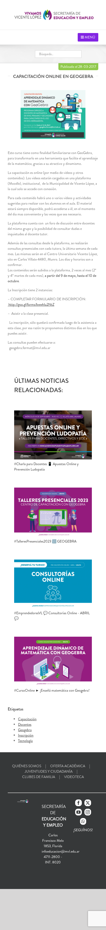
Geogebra (25, 729)
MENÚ (89, 37)
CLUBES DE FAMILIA (38, 776)
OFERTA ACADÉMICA (67, 766)
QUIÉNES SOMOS (26, 766)
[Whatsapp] (83, 821)
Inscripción (25, 735)
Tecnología (25, 740)
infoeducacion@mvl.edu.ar (61, 851)
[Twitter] (87, 802)
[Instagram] (87, 812)
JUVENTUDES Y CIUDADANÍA (49, 771)
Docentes (24, 724)
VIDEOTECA (74, 776)
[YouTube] (78, 812)
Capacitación (27, 719)
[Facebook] (78, 802)
